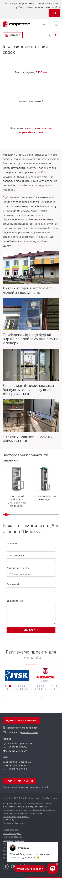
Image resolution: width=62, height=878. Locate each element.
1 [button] (6, 686)
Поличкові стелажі (12, 837)
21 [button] (31, 689)
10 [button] (40, 686)
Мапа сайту (8, 820)
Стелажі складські (12, 833)
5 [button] (21, 686)
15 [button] (8, 689)
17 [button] (16, 689)
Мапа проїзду (30, 727)
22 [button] (35, 689)
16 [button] (12, 689)
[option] (17, 675)
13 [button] (52, 686)
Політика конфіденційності (16, 816)
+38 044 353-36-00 (17, 765)
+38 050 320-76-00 (17, 769)
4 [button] (18, 686)
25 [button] (46, 689)
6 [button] (25, 686)
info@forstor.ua (29, 732)
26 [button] (50, 689)
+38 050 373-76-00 (17, 751)
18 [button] (20, 689)
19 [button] (23, 689)
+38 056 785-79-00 (17, 747)
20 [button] (27, 689)
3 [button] (14, 686)
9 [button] (37, 686)
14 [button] (56, 686)
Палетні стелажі (11, 830)
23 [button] (39, 689)
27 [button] (54, 689)
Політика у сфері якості (14, 823)
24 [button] (42, 689)
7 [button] (29, 686)
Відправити (31, 629)
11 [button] (44, 686)
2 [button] (10, 686)
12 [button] (48, 686)
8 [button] (33, 686)
